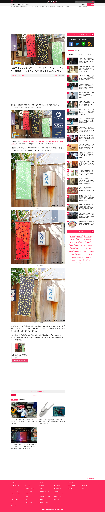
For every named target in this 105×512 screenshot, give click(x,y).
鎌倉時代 (88, 257)
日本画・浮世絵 (30, 488)
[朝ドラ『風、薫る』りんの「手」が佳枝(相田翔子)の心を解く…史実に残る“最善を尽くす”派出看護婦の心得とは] (72, 207)
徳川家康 (78, 251)
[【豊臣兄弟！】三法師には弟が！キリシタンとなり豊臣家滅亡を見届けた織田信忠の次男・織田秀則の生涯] (72, 78)
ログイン (84, 4)
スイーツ (83, 242)
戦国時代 (80, 236)
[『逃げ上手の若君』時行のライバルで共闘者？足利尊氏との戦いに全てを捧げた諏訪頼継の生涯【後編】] (72, 121)
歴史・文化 (29, 502)
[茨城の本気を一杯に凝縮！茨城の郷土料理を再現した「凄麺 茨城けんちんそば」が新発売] (72, 224)
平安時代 (74, 239)
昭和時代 (74, 260)
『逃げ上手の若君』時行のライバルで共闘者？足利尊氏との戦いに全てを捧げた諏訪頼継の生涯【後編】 (86, 121)
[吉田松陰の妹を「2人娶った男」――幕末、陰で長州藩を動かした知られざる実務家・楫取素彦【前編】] (72, 199)
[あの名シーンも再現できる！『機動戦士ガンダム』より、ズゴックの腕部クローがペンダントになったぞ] (52, 410)
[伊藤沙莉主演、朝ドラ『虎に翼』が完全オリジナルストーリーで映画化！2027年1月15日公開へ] (72, 95)
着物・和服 (29, 491)
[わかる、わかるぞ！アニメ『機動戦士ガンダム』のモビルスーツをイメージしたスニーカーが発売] (24, 410)
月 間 (89, 54)
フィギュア (88, 254)
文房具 (72, 254)
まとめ (28, 485)
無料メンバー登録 (58, 494)
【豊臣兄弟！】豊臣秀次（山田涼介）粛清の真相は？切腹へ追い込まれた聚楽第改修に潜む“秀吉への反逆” (86, 138)
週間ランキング (58, 499)
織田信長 (88, 248)
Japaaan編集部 (54, 75)
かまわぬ (21, 395)
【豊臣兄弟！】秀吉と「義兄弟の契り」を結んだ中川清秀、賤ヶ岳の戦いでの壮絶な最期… (86, 164)
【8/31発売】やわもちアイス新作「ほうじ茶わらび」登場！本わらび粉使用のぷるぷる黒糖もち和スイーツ (86, 146)
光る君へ (81, 260)
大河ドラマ (88, 236)
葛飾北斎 (88, 260)
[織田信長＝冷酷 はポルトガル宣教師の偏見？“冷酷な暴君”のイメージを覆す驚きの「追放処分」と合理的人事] (72, 181)
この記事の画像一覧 (38, 391)
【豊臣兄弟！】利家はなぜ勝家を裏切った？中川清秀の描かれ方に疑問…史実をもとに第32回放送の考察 (86, 215)
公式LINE (84, 44)
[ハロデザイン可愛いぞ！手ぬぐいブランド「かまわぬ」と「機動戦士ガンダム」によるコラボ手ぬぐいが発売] (38, 49)
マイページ (43, 494)
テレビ (73, 248)
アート (14, 488)
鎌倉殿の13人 (81, 263)
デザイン (91, 251)
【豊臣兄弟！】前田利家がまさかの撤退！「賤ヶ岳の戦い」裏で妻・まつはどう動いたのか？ (86, 155)
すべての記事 (15, 485)
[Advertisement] (38, 21)
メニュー (12, 1)
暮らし (14, 502)
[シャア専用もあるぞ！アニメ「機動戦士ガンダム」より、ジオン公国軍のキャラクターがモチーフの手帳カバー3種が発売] (24, 435)
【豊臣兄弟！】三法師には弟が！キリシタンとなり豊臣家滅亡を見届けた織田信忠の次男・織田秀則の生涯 (86, 78)
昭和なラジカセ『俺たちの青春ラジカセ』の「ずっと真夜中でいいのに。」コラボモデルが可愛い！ (86, 112)
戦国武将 (88, 239)
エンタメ (28, 499)
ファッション (15, 491)
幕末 (78, 245)
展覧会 (81, 257)
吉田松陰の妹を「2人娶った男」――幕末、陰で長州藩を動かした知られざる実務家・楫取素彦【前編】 (86, 198)
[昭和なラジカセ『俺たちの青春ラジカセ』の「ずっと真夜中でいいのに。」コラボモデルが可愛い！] (72, 113)
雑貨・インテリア (29, 6)
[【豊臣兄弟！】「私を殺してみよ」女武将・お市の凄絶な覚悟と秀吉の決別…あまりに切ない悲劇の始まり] (72, 130)
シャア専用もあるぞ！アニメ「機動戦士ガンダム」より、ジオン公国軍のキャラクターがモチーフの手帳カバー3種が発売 (24, 446)
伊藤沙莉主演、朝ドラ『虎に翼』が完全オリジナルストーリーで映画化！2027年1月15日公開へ (86, 95)
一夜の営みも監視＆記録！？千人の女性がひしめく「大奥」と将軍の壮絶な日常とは (86, 188)
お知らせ (42, 488)
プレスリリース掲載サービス (80, 34)
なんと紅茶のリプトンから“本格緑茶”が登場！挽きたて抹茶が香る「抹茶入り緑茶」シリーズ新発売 (86, 172)
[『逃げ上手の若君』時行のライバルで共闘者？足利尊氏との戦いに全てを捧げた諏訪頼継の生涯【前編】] (72, 87)
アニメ (81, 239)
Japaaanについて (58, 488)
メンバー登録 (90, 4)
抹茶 (85, 251)
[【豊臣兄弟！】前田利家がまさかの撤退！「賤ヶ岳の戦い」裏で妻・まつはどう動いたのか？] (72, 156)
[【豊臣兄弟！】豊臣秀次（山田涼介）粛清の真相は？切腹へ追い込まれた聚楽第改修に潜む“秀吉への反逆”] (72, 138)
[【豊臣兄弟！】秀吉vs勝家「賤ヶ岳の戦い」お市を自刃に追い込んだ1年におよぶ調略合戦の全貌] (72, 61)
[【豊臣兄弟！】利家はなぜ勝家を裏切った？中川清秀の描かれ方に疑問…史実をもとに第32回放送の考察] (72, 216)
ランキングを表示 (80, 231)
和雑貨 (36, 6)
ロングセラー (75, 242)
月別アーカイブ (57, 497)
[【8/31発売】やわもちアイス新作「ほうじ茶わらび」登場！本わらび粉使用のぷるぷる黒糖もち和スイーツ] (72, 147)
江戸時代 (73, 236)
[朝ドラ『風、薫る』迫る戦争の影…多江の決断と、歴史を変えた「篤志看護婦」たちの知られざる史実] (72, 70)
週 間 (80, 54)
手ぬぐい (28, 395)
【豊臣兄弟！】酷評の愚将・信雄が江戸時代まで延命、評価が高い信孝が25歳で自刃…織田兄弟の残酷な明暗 (86, 103)
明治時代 (71, 251)
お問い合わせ (57, 491)
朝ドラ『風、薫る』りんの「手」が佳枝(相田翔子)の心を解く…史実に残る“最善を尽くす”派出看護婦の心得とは (86, 207)
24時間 (71, 54)
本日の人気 (43, 499)
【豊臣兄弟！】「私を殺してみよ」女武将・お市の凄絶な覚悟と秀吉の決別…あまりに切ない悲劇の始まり (86, 129)
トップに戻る (91, 478)
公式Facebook (71, 44)
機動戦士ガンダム (37, 395)
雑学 (89, 242)
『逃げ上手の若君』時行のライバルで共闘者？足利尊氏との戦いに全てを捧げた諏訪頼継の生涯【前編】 (86, 86)
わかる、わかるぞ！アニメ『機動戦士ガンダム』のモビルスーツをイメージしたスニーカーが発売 (24, 421)
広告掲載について (44, 491)
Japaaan (52, 1)
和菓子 (28, 497)
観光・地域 (15, 499)
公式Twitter (77, 44)
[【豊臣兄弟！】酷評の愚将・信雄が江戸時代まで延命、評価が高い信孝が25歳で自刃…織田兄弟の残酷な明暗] (72, 104)
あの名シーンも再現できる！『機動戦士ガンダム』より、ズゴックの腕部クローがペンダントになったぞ (52, 421)
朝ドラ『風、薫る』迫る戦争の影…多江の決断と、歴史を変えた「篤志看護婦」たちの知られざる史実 (86, 69)
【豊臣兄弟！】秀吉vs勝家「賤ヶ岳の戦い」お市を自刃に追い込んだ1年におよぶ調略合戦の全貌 (86, 60)
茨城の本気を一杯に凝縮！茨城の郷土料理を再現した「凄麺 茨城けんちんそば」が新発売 (86, 224)
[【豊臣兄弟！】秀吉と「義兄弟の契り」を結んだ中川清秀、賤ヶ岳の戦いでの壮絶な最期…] (72, 164)
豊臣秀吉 (74, 257)
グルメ (14, 497)
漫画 (84, 245)
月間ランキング (44, 502)
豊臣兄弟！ (80, 254)
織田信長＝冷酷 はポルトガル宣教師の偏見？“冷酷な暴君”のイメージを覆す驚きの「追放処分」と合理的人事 (86, 181)
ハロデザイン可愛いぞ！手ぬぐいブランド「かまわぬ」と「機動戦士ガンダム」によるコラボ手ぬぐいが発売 (63, 6)
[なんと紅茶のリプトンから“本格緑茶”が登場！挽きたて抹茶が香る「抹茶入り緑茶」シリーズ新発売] (72, 173)
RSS (90, 44)
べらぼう (80, 248)
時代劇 (89, 245)
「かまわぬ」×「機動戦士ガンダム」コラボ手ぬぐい (20, 355)
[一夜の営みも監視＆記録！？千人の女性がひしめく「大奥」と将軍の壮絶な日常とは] (72, 190)
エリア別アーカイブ (45, 497)
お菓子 (72, 245)
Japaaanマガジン (20, 6)
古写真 (14, 505)
